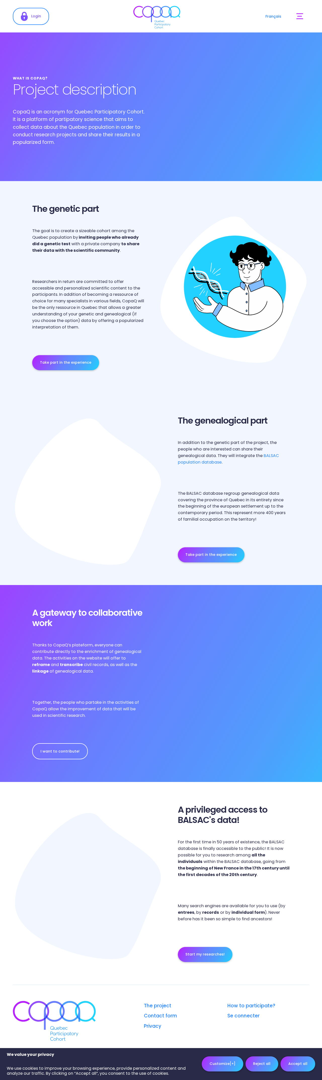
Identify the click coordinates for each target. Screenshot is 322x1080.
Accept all (297, 1063)
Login (36, 16)
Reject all (261, 1063)
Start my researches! (205, 954)
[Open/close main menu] (299, 16)
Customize (222, 1063)
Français (273, 16)
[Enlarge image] (234, 683)
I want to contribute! (60, 751)
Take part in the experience (65, 362)
